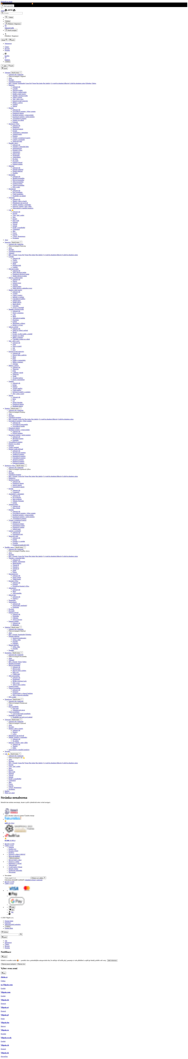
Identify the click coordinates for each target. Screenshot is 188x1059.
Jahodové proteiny (18, 459)
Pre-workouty (17, 497)
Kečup (15, 385)
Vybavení (11, 197)
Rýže (14, 371)
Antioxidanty (17, 157)
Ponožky (15, 641)
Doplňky (15, 173)
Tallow (94, 83)
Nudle (14, 376)
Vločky (15, 260)
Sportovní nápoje (18, 129)
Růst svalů (16, 220)
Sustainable (21, 83)
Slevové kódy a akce (15, 860)
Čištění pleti (16, 674)
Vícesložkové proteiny (19, 118)
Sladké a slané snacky (19, 94)
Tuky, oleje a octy (18, 99)
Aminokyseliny (17, 134)
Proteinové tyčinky (18, 524)
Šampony (15, 691)
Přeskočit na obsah (6, 1)
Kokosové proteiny (18, 463)
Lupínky (15, 267)
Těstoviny (16, 369)
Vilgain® (8, 72)
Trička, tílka (16, 647)
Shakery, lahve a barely (20, 201)
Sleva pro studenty (14, 856)
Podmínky (8, 923)
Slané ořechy (17, 304)
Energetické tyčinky (19, 525)
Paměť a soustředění (19, 227)
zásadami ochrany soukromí (33, 880)
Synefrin (15, 543)
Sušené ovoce (17, 283)
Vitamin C (16, 567)
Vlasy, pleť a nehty (18, 215)
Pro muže (15, 161)
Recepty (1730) (9, 844)
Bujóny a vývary (18, 325)
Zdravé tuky (16, 153)
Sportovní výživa (14, 124)
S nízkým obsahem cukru (77, 83)
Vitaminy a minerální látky (21, 146)
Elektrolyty (16, 127)
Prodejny (11, 852)
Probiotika (16, 616)
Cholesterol (16, 229)
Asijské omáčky (17, 388)
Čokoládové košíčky (19, 299)
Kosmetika (12, 175)
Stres (14, 217)
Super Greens (17, 577)
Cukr (14, 314)
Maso (14, 357)
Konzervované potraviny (20, 101)
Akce (10, 78)
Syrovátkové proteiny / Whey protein (24, 111)
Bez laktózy (46, 83)
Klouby (15, 219)
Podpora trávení (17, 162)
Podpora (11, 847)
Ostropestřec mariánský (20, 605)
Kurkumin (16, 607)
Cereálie (15, 88)
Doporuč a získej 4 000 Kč (17, 854)
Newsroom (12, 872)
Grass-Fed (28, 83)
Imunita (15, 213)
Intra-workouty (17, 499)
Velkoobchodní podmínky (13, 924)
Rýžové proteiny (18, 433)
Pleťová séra (16, 669)
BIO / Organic (13, 83)
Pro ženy (15, 159)
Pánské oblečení (18, 171)
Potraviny (12, 85)
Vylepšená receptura (15, 81)
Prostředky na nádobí (19, 196)
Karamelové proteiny (19, 456)
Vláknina (15, 618)
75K (12, 912)
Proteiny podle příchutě (16, 449)
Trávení (15, 224)
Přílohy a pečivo (18, 103)
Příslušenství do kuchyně (20, 203)
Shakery (15, 732)
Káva (14, 399)
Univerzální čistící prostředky (22, 713)
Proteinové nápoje (18, 113)
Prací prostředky (18, 192)
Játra (14, 231)
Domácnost (12, 189)
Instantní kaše (17, 265)
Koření (15, 321)
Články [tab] (7, 944)
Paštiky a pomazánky (19, 360)
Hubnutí (15, 222)
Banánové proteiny (18, 461)
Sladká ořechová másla (20, 276)
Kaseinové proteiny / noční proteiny (24, 117)
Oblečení (11, 166)
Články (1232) (9, 845)
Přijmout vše (21, 964)
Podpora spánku (18, 164)
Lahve (14, 734)
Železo (15, 572)
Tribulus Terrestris (18, 501)
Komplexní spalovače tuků (21, 545)
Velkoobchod (13, 865)
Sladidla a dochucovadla (20, 95)
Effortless (88, 83)
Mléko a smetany (18, 337)
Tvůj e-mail (8, 878)
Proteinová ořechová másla (21, 274)
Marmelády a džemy (19, 323)
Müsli (14, 263)
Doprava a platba (14, 862)
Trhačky (15, 746)
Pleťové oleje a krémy (19, 670)
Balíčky (7, 791)
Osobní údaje (9, 928)
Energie (15, 234)
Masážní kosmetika (18, 178)
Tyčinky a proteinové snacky (21, 138)
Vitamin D (16, 568)
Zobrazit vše (16, 87)
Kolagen (15, 122)
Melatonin (16, 625)
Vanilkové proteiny (18, 454)
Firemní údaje (9, 921)
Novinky (11, 80)
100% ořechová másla (19, 272)
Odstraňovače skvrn (19, 710)
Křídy (14, 748)
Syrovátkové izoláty (19, 426)
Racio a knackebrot (18, 379)
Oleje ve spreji (17, 346)
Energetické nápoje (18, 487)
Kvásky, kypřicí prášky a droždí (22, 334)
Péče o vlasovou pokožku (20, 695)
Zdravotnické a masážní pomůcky (23, 208)
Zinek (14, 570)
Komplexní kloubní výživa (21, 586)
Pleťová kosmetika (18, 180)
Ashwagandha (17, 593)
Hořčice (15, 387)
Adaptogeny (16, 152)
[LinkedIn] (9, 914)
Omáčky (15, 104)
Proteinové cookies (18, 527)
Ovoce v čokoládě (18, 307)
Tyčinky (15, 293)
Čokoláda (16, 306)
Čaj (14, 401)
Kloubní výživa (17, 150)
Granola (15, 262)
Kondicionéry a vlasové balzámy (23, 693)
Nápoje (15, 106)
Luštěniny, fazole (18, 372)
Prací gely (16, 708)
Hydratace (16, 238)
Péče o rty (16, 672)
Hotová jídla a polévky (20, 355)
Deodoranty (16, 679)
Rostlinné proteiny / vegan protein (23, 115)
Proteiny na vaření (18, 120)
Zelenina (15, 364)
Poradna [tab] (7, 948)
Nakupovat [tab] (8, 942)
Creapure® (16, 492)
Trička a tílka (17, 640)
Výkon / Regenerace (19, 236)
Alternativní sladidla (19, 318)
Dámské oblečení (18, 169)
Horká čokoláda (17, 402)
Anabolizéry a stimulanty (20, 132)
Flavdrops (16, 320)
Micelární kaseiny (18, 438)
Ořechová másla (18, 90)
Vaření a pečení (17, 97)
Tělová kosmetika (18, 182)
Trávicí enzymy (17, 619)
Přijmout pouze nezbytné (9, 964)
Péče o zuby (16, 187)
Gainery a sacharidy (19, 139)
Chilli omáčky (17, 390)
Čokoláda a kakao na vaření (21, 339)
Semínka (15, 285)
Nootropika (16, 155)
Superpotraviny (17, 148)
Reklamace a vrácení (15, 863)
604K (12, 907)
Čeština (7, 61)
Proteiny (11, 108)
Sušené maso (17, 300)
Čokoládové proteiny (19, 458)
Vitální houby (17, 579)
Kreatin (15, 131)
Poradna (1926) (13, 851)
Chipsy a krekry (17, 295)
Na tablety (16, 741)
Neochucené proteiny (19, 452)
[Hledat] (2, 13)
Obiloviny (16, 374)
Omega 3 (15, 598)
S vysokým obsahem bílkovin (60, 83)
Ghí (14, 348)
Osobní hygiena (17, 183)
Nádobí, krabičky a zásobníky (22, 204)
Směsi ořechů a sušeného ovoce (22, 288)
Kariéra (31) (12, 849)
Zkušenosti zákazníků (15, 870)
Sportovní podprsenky (19, 638)
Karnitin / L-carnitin (19, 541)
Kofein (15, 503)
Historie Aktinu (13, 869)
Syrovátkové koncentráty (20, 424)
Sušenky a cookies (18, 297)
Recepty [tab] (7, 946)
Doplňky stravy (13, 143)
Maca (14, 591)
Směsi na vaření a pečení (20, 330)
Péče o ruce (16, 683)
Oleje (14, 344)
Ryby (14, 358)
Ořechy (15, 281)
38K (12, 910)
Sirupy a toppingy (18, 313)
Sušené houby (17, 286)
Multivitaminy (17, 563)
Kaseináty (16, 440)
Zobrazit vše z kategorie (16, 74)
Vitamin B (16, 565)
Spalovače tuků (17, 141)
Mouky (15, 332)
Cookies (7, 926)
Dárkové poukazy (14, 858)
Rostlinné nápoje (18, 406)
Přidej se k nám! (10, 793)
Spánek (15, 226)
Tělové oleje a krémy (19, 684)
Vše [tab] (6, 941)
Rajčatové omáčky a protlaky (22, 392)
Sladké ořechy (17, 302)
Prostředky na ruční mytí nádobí (22, 717)
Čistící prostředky (18, 194)
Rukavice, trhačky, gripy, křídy (22, 206)
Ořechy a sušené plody (20, 92)
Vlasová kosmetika (18, 185)
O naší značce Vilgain (15, 867)
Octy (14, 350)
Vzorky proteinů (14, 447)
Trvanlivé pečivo (18, 378)
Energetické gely (18, 534)
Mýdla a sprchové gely (20, 681)
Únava (15, 233)
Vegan (34, 83)
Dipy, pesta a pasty (18, 394)
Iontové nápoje (17, 485)
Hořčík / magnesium (19, 561)
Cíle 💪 (11, 210)
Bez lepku (39, 83)
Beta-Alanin (16, 508)
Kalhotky (15, 643)
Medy (14, 316)
